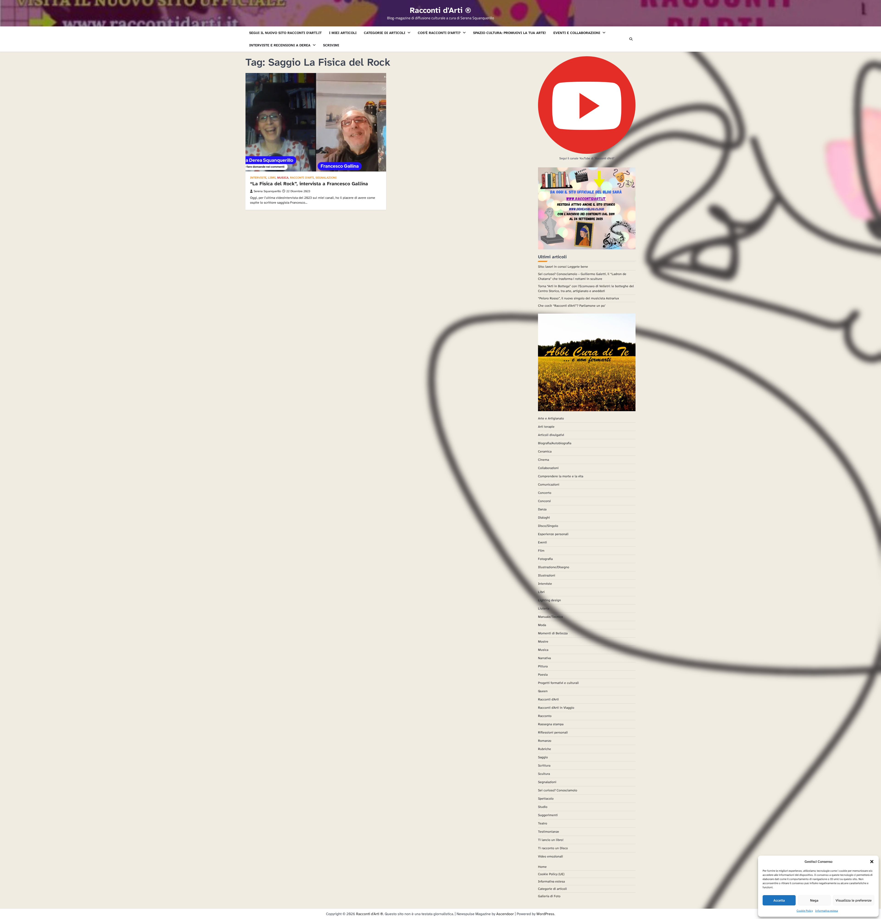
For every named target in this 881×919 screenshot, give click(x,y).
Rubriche (544, 749)
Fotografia (545, 559)
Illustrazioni (546, 575)
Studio (542, 807)
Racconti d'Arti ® (440, 10)
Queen (543, 691)
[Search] (630, 39)
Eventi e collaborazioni (576, 33)
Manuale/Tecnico (550, 617)
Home (542, 867)
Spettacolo (546, 798)
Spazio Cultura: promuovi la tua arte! (509, 33)
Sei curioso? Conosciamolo (557, 790)
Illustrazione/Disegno (553, 567)
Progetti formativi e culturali (558, 683)
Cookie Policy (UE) (551, 874)
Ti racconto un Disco (553, 848)
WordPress (545, 913)
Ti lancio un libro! (550, 840)
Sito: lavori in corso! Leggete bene (563, 266)
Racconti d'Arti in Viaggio (556, 707)
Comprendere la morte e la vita (560, 476)
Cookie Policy (805, 911)
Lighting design (549, 600)
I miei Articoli (343, 33)
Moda (542, 625)
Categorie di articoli (384, 33)
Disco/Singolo (548, 526)
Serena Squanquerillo (267, 191)
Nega (814, 900)
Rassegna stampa (550, 724)
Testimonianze (548, 831)
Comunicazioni (548, 484)
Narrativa (544, 658)
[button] (872, 861)
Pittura (543, 666)
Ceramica (545, 451)
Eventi (542, 542)
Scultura (544, 774)
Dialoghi (544, 517)
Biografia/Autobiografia (554, 443)
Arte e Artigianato (551, 418)
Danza (542, 509)
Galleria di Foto (549, 896)
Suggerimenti (548, 815)
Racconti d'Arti (302, 178)
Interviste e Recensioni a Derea (279, 45)
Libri (272, 178)
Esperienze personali (553, 534)
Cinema (543, 460)
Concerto (544, 493)
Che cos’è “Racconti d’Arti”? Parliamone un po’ (571, 306)
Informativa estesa (826, 911)
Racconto (545, 716)
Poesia (543, 674)
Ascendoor (505, 913)
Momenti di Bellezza (553, 633)
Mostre (543, 641)
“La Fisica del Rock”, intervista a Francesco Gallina (309, 183)
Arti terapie (546, 426)
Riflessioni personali (553, 732)
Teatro (542, 823)
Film (541, 550)
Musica (282, 178)
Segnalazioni (326, 178)
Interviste (258, 178)
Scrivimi (331, 45)
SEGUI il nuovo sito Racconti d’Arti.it (285, 33)
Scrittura (544, 765)
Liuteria (543, 608)
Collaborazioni (548, 468)
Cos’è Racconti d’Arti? (439, 33)
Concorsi (544, 501)
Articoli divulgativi (551, 435)
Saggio (543, 757)
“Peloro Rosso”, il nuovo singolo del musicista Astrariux (578, 298)
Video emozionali (550, 856)
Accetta (779, 900)
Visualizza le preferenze (854, 900)
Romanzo (544, 741)
